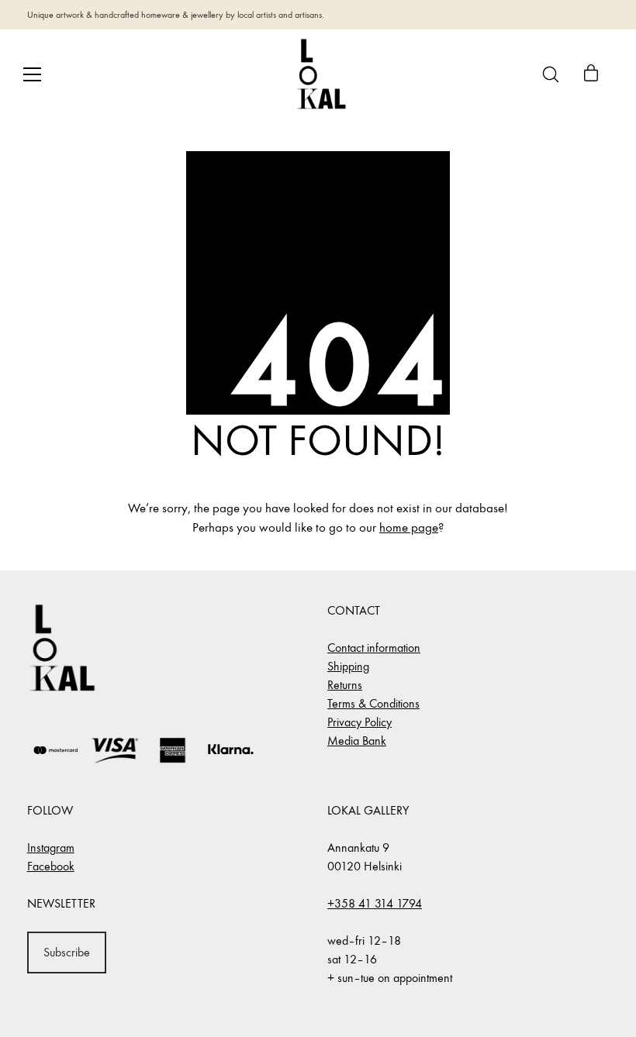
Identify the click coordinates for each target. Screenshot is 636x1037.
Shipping (348, 666)
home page (408, 528)
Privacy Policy (359, 722)
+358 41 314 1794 (374, 903)
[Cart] (591, 74)
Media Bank (356, 740)
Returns (344, 684)
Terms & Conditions (373, 703)
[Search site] (550, 74)
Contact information (373, 647)
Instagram (50, 847)
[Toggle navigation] (32, 74)
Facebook (50, 866)
